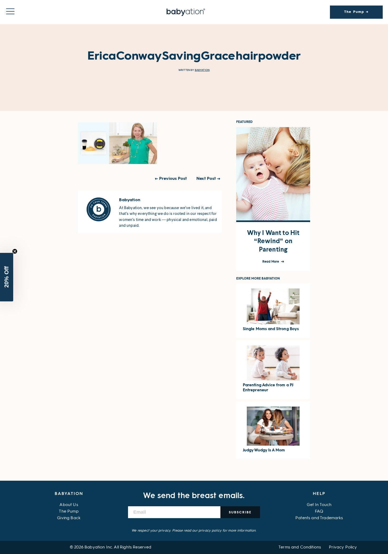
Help (319, 494)
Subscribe (240, 512)
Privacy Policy (343, 547)
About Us (68, 505)
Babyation (202, 70)
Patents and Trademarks (319, 518)
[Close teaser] (14, 251)
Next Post (206, 179)
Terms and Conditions (299, 547)
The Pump (68, 511)
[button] (6, 277)
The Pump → (356, 12)
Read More (271, 261)
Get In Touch (319, 505)
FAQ (319, 511)
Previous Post (173, 179)
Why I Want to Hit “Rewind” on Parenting (273, 241)
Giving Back (69, 518)
